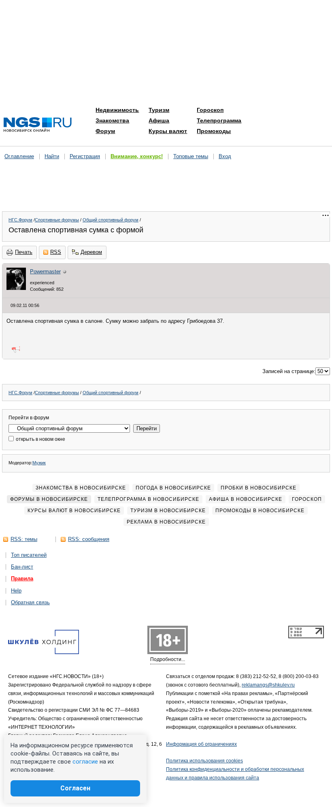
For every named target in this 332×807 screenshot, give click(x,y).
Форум (105, 131)
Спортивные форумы (57, 219)
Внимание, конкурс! (137, 156)
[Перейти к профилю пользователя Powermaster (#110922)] (16, 288)
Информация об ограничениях (201, 744)
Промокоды (214, 131)
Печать (23, 252)
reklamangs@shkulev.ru (268, 685)
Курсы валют (168, 131)
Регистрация (85, 156)
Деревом (91, 252)
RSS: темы (24, 539)
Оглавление (19, 156)
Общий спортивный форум (110, 219)
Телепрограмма (219, 120)
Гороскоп (210, 110)
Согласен (75, 788)
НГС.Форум (20, 219)
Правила (22, 578)
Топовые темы (190, 156)
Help (16, 591)
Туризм (159, 110)
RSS (55, 252)
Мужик (39, 462)
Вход (225, 156)
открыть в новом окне (40, 439)
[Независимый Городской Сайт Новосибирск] (38, 125)
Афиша (159, 120)
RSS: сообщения (88, 539)
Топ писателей (29, 555)
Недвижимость (117, 110)
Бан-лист (22, 567)
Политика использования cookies (204, 761)
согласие (85, 761)
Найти (52, 156)
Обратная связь (30, 602)
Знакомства (112, 120)
